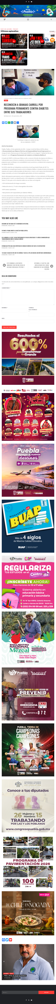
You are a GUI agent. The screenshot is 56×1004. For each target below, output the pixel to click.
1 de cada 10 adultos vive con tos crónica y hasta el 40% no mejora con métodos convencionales (26, 253)
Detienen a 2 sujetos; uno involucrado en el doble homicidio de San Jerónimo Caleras (41, 266)
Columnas (6, 973)
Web (3, 318)
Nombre (5, 307)
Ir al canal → (52, 31)
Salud (6, 100)
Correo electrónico (32, 309)
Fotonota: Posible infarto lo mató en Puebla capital (15, 230)
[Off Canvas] (5, 19)
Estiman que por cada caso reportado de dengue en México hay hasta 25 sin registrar (23, 246)
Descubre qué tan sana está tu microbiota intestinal (15, 224)
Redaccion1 (8, 116)
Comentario (6, 288)
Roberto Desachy (6, 232)
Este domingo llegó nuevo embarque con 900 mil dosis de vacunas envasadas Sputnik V (16, 265)
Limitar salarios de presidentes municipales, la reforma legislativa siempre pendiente (27, 976)
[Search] (51, 19)
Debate (11, 973)
